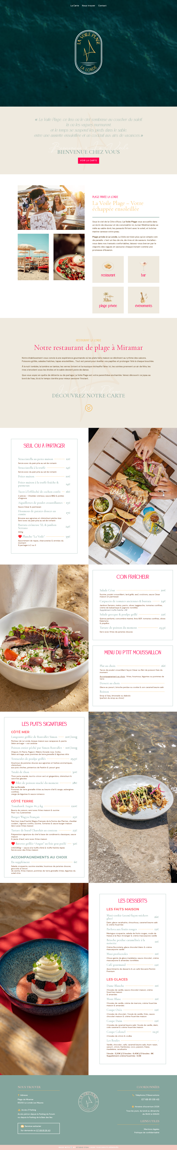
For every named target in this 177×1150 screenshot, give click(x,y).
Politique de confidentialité (146, 1132)
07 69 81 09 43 (43, 1130)
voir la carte (88, 160)
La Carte (75, 6)
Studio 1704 (82, 1147)
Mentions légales (151, 1129)
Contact (102, 6)
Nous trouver (88, 6)
